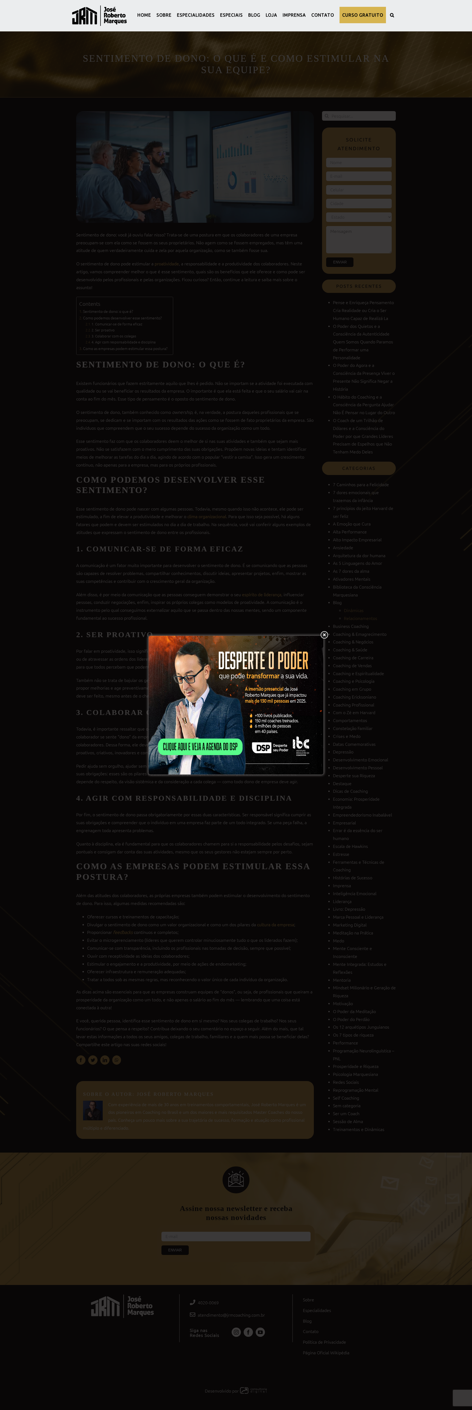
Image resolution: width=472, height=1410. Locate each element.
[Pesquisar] (392, 15)
